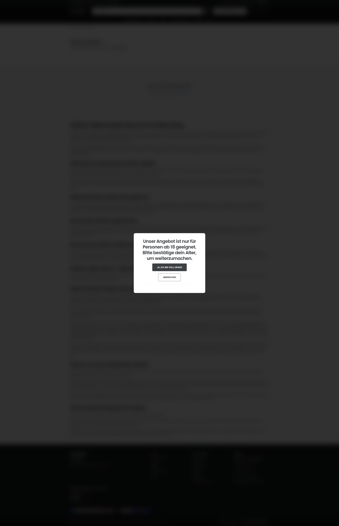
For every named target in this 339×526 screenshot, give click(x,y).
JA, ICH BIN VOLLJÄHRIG (169, 267)
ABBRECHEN (169, 277)
